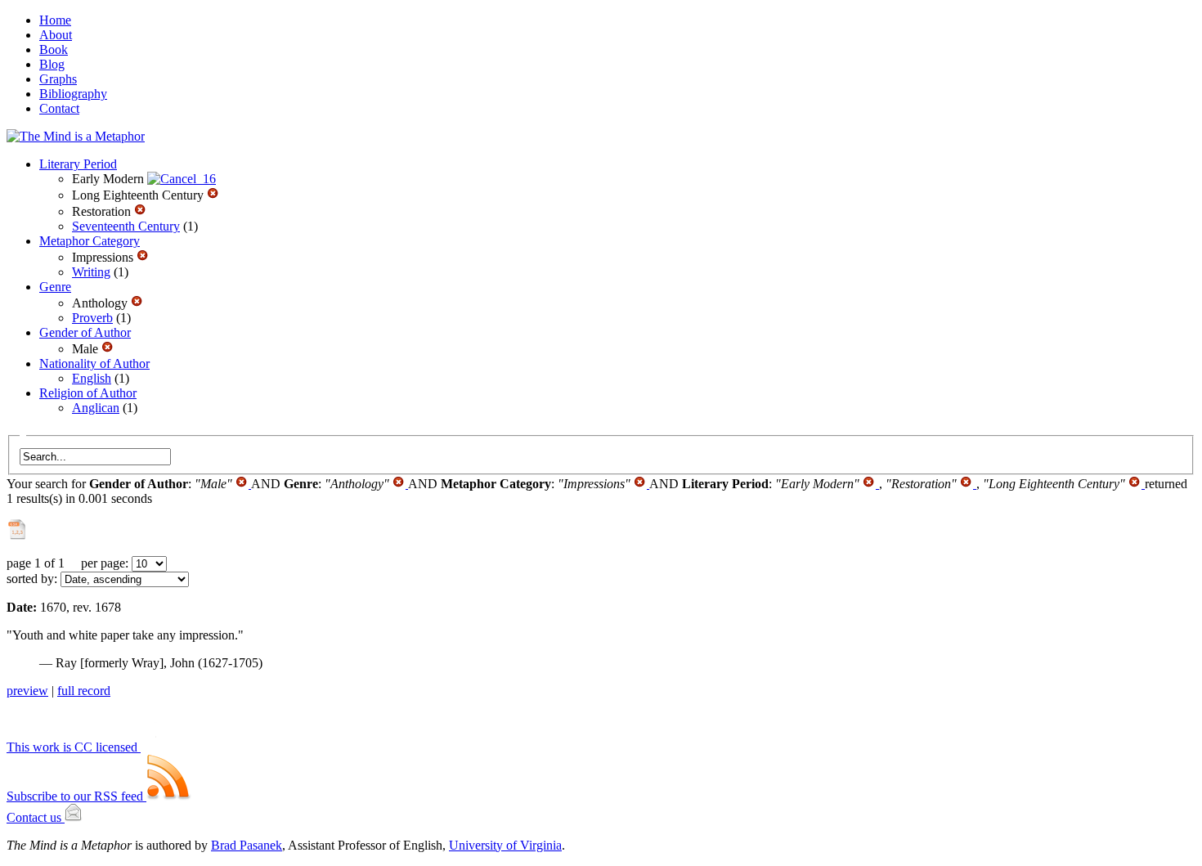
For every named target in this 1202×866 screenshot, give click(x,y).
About (55, 35)
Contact (59, 108)
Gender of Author (85, 332)
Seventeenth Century (126, 226)
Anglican (95, 408)
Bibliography (73, 94)
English (91, 378)
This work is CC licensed (74, 747)
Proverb (92, 318)
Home (55, 20)
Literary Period (78, 164)
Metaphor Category (89, 241)
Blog (52, 64)
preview (27, 691)
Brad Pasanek (246, 845)
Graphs (58, 79)
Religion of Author (88, 393)
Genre (55, 287)
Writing (91, 272)
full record (83, 691)
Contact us (36, 817)
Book (53, 49)
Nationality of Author (94, 363)
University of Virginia (505, 845)
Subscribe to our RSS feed (76, 796)
